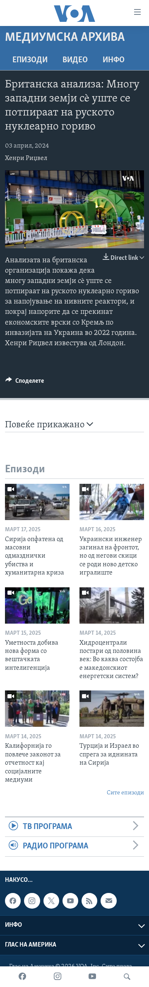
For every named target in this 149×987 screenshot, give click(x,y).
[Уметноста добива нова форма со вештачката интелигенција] (37, 605)
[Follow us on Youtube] (70, 901)
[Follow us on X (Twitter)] (51, 901)
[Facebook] (22, 976)
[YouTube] (92, 976)
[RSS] (89, 901)
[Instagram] (57, 976)
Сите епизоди (125, 793)
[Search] (127, 976)
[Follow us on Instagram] (32, 901)
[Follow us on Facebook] (13, 901)
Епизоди (30, 60)
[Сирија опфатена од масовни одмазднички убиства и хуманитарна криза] (37, 502)
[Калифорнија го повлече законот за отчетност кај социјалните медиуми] (37, 708)
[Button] (24, 383)
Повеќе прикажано (46, 425)
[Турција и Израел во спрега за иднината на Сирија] (111, 708)
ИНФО (114, 60)
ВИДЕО (75, 60)
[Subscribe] (108, 901)
